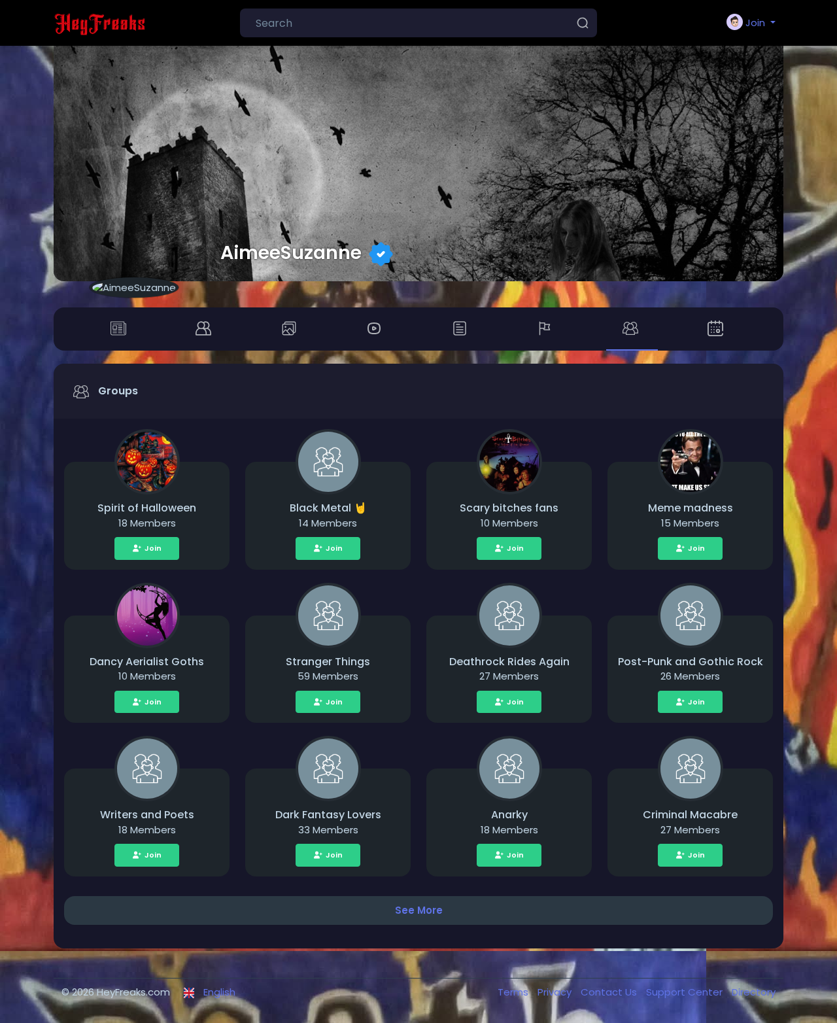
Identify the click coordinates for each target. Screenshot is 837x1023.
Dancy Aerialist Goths (147, 661)
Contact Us (610, 992)
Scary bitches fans (509, 507)
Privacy (556, 992)
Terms (514, 992)
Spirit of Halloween (146, 507)
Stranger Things (328, 661)
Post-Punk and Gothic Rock (690, 661)
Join (153, 548)
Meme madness (690, 507)
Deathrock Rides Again (509, 661)
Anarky (509, 814)
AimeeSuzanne (291, 252)
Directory (754, 992)
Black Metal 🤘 (328, 507)
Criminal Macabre (690, 814)
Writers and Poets (147, 814)
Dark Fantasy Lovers (328, 814)
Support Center (685, 992)
